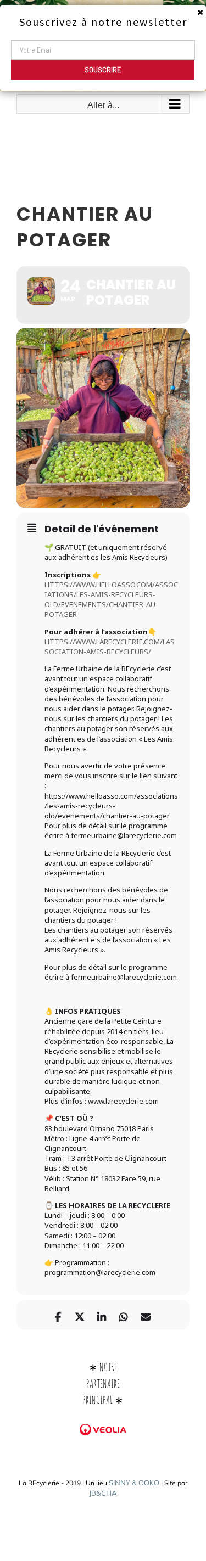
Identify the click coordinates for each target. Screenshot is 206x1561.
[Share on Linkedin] (102, 1314)
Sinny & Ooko (134, 1482)
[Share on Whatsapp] (123, 1314)
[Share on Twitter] (80, 1314)
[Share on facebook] (58, 1314)
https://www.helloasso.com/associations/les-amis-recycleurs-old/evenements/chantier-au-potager (111, 600)
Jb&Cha (103, 1493)
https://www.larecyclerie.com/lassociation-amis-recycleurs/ (109, 646)
